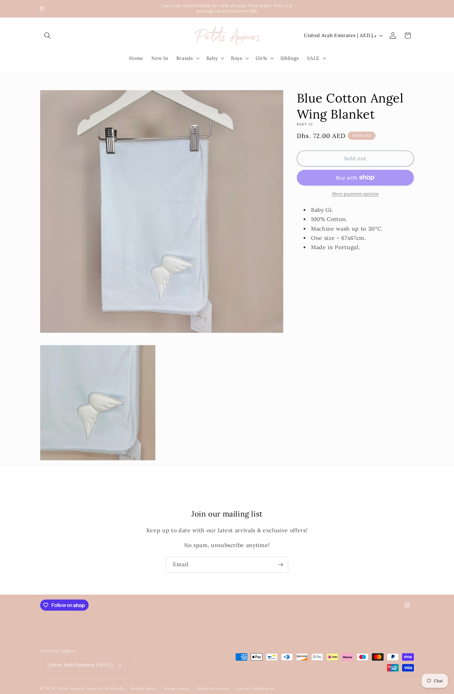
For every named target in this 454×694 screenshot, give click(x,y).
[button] (47, 35)
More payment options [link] (355, 193)
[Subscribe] (280, 565)
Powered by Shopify (105, 688)
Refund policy (144, 688)
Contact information (255, 688)
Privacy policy (177, 688)
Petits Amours (71, 688)
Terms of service (213, 688)
